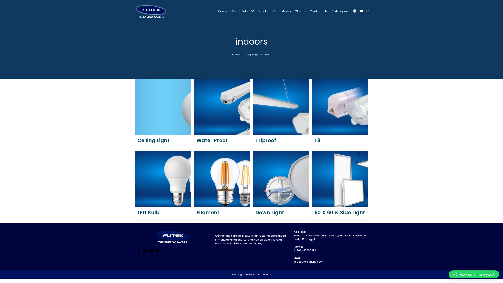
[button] (474, 274)
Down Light (269, 212)
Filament (207, 212)
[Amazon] (139, 252)
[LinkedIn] (145, 252)
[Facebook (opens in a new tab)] (355, 11)
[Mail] (151, 252)
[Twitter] (157, 252)
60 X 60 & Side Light (339, 212)
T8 (317, 140)
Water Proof (212, 140)
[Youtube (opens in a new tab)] (361, 11)
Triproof (265, 140)
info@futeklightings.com (309, 262)
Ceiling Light (154, 140)
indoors (266, 54)
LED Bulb (149, 212)
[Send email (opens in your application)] (368, 11)
